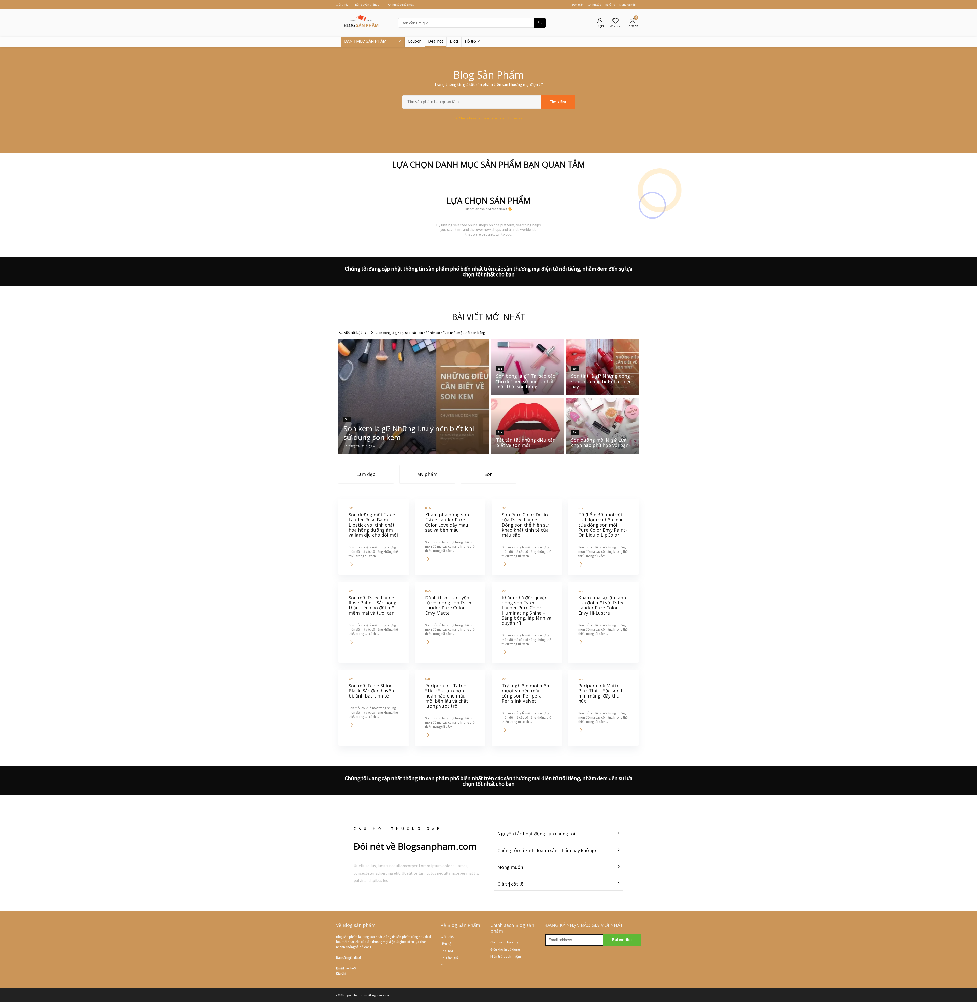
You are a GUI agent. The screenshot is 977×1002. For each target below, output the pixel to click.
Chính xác (594, 4)
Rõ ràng (610, 4)
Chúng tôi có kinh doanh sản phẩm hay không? (547, 850)
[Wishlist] (615, 21)
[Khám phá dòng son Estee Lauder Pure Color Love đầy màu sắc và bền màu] (450, 537)
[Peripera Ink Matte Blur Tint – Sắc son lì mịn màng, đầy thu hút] (603, 708)
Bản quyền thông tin (368, 4)
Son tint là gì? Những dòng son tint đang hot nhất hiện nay (419, 332)
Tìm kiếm (558, 102)
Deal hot (435, 41)
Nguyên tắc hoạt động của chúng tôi (536, 833)
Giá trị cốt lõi (511, 884)
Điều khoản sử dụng (505, 949)
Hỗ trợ (470, 41)
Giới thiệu (342, 4)
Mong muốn (510, 867)
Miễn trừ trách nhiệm (505, 956)
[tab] (558, 833)
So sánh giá (449, 958)
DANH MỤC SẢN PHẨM (365, 41)
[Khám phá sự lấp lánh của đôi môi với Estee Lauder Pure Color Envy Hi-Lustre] (603, 622)
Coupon (414, 41)
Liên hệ (446, 943)
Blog (454, 41)
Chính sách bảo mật (401, 4)
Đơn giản (578, 4)
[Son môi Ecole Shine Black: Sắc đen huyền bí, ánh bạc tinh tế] (373, 708)
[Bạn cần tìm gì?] (540, 23)
